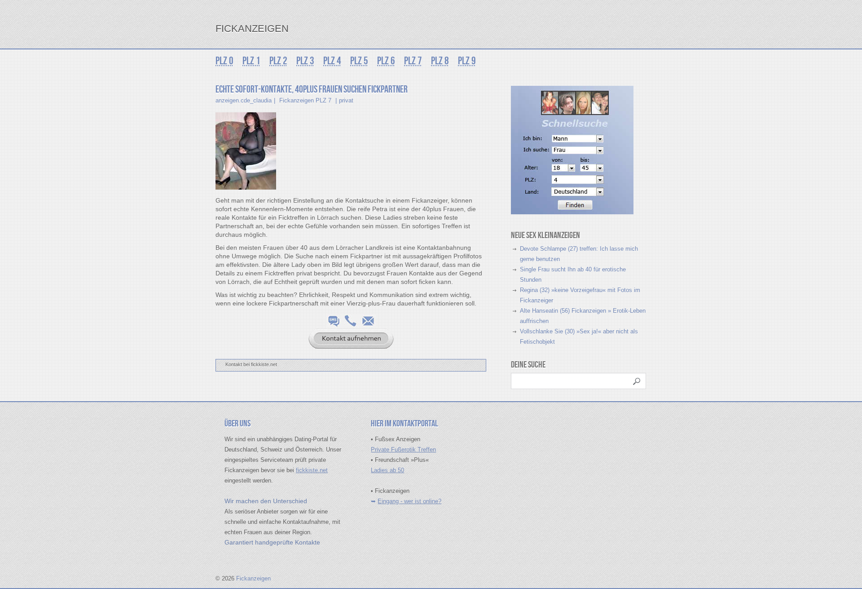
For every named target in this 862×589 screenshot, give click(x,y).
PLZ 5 (359, 60)
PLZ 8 (440, 60)
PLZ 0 (224, 60)
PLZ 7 (413, 60)
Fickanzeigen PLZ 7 (305, 100)
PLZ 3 (305, 60)
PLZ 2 (278, 60)
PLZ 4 (332, 60)
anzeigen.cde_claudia (244, 100)
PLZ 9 (467, 60)
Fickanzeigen (252, 28)
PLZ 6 (386, 60)
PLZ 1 (251, 60)
